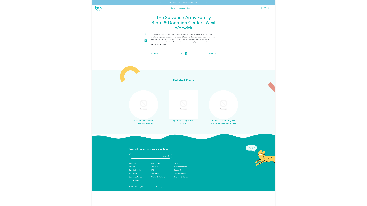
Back (156, 54)
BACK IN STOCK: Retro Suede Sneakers (183, 2)
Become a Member (135, 177)
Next (211, 54)
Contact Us (177, 170)
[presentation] (262, 8)
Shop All (132, 167)
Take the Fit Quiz (135, 170)
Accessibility (159, 186)
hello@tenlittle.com (180, 167)
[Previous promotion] (161, 2)
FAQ (152, 170)
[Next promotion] (206, 2)
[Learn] (265, 8)
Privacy (153, 186)
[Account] (268, 8)
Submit (166, 156)
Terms (149, 186)
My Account (133, 173)
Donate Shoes (134, 180)
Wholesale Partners (158, 177)
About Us (154, 167)
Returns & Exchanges (181, 177)
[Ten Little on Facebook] (252, 149)
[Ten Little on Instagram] (250, 149)
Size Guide (155, 173)
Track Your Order (180, 173)
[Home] (98, 8)
